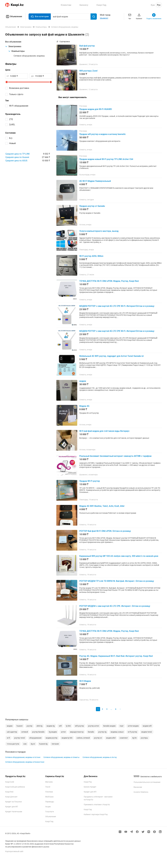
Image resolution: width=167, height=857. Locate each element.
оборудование (35, 738)
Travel (47, 787)
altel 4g (39, 726)
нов (24, 744)
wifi (60, 726)
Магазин (49, 782)
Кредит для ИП (11, 807)
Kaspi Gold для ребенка (15, 787)
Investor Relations (141, 792)
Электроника (14, 46)
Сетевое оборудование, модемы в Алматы (61, 757)
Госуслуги (49, 812)
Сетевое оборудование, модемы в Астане (22, 757)
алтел (63, 732)
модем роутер (51, 738)
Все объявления (13, 41)
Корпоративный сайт (14, 851)
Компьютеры (18, 51)
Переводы (49, 802)
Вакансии (138, 787)
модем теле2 (146, 732)
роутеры (144, 738)
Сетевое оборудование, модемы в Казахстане (24, 762)
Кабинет (139, 19)
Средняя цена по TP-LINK (17, 154)
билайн (91, 732)
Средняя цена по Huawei (17, 157)
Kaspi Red (9, 792)
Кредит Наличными (13, 812)
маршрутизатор (77, 732)
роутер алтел (93, 726)
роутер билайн (38, 732)
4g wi (33, 744)
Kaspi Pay (88, 782)
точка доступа (13, 744)
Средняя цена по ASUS (16, 160)
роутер (29, 726)
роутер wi (98, 738)
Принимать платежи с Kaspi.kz (97, 804)
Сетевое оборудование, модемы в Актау (100, 757)
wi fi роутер (132, 732)
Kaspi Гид (49, 821)
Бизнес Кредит (90, 787)
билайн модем (109, 726)
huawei (19, 726)
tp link (68, 726)
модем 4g (51, 726)
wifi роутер (79, 726)
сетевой (24, 732)
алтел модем (133, 726)
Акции (48, 807)
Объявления (16, 16)
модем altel (110, 738)
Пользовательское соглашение (147, 782)
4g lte (134, 738)
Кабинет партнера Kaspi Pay (96, 814)
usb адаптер (12, 732)
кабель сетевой (83, 738)
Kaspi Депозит (11, 797)
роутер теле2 (19, 738)
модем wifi (147, 726)
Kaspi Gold (9, 782)
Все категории (42, 16)
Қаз (153, 5)
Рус (159, 5)
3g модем (53, 732)
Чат (129, 19)
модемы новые (117, 732)
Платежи (49, 792)
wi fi (8, 738)
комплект (124, 738)
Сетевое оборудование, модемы (29, 56)
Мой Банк (49, 797)
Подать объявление (153, 19)
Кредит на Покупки (13, 802)
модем (9, 726)
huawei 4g (43, 744)
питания (55, 744)
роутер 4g (102, 732)
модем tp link (67, 738)
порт (122, 726)
